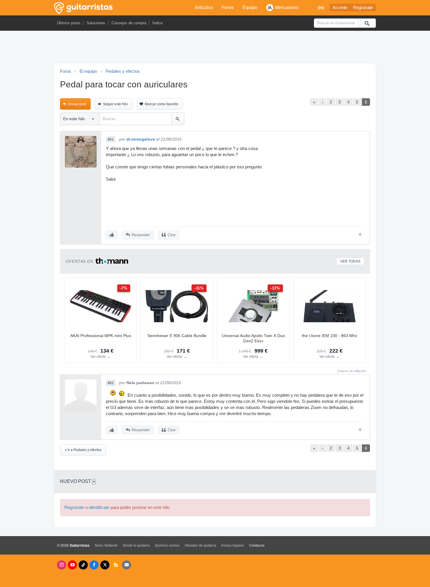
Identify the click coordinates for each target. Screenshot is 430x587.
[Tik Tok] (83, 564)
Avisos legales (232, 545)
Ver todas (350, 261)
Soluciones (96, 23)
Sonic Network (106, 545)
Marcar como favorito (161, 104)
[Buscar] (367, 23)
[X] (104, 564)
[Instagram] (61, 564)
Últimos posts (68, 23)
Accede (340, 7)
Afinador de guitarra (200, 545)
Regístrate (363, 7)
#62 (111, 383)
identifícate (99, 507)
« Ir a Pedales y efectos (83, 450)
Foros (228, 7)
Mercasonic (287, 7)
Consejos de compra (128, 23)
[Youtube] (72, 564)
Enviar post (77, 104)
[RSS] (115, 564)
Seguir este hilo (115, 104)
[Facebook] (94, 564)
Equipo (249, 7)
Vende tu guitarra (136, 545)
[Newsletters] (126, 564)
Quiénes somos (167, 545)
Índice (157, 23)
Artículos (204, 7)
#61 (111, 139)
